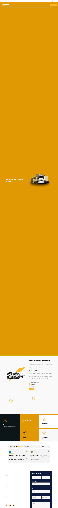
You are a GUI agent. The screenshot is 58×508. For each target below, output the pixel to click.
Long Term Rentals (32, 4)
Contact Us (45, 4)
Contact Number (34, 494)
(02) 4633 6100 (10, 490)
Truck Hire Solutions (24, 4)
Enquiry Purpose (34, 481)
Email (42, 494)
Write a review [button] (45, 446)
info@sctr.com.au (11, 492)
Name (33, 488)
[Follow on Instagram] (10, 505)
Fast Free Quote (53, 4)
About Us (12, 4)
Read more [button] (11, 460)
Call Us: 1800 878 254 (7, 1)
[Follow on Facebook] (6, 505)
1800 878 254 (10, 488)
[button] (50, 456)
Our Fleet (17, 4)
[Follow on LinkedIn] (13, 505)
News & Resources (38, 4)
